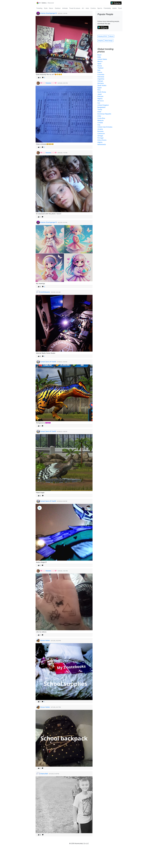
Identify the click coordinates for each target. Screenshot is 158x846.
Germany (100, 83)
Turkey (99, 109)
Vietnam (100, 81)
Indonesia (100, 77)
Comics (93, 8)
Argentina (100, 79)
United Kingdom (103, 105)
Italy (98, 70)
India (99, 57)
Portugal (100, 138)
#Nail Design (109, 40)
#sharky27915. (102, 36)
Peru (99, 90)
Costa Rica (101, 118)
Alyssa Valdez (45, 640)
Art (83, 8)
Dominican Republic (104, 114)
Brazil (99, 55)
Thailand (100, 68)
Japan (99, 94)
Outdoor (58, 8)
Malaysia (100, 120)
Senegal (100, 136)
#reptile (100, 40)
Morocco (100, 101)
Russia (99, 66)
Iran (98, 103)
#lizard (111, 36)
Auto (87, 8)
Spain (99, 63)
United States (102, 59)
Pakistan (100, 96)
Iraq (98, 125)
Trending (39, 8)
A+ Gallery (42, 3)
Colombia (100, 74)
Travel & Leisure (74, 8)
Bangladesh (101, 107)
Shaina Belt (44, 774)
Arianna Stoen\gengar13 (48, 13)
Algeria (99, 142)
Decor (51, 8)
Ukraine (100, 129)
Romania (100, 131)
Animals (65, 8)
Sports (99, 8)
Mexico (99, 61)
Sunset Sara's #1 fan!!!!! (48, 362)
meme (114, 8)
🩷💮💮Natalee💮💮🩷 (48, 83)
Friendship (107, 8)
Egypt (99, 88)
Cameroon (101, 133)
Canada (100, 122)
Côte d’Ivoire (101, 140)
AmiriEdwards (45, 292)
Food (120, 8)
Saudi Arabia (101, 85)
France (99, 72)
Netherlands (101, 144)
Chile (99, 116)
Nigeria (99, 98)
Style (45, 8)
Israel (99, 112)
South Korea (101, 92)
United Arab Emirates (104, 127)
